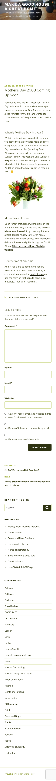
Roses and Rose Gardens (21, 538)
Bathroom (9, 594)
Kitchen (8, 685)
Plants (7, 722)
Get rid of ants (15, 561)
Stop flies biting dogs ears (21, 555)
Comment (10, 326)
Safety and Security (14, 747)
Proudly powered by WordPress (19, 773)
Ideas (7, 661)
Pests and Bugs (12, 716)
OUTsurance (11, 704)
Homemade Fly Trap (18, 544)
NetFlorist (45, 238)
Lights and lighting (14, 692)
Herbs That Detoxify (18, 549)
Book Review (11, 606)
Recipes (8, 734)
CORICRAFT (10, 612)
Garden (8, 630)
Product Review (12, 728)
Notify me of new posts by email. (21, 439)
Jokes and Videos (13, 679)
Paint (7, 710)
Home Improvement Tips (23, 297)
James (29, 86)
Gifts (7, 637)
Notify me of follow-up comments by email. (27, 428)
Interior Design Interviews (18, 673)
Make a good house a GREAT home (27, 6)
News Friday (10, 698)
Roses (7, 740)
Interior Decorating (14, 667)
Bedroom (9, 600)
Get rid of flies (15, 532)
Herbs (7, 643)
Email (8, 383)
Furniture (9, 624)
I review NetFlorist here (31, 235)
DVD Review (10, 618)
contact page (37, 274)
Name (8, 367)
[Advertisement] (28, 49)
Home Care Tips (13, 649)
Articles (8, 588)
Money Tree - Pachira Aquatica (24, 526)
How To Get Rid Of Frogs (20, 567)
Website (9, 398)
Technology (10, 753)
